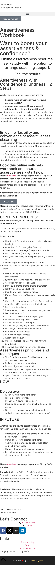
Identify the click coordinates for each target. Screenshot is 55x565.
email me (11, 175)
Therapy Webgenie (35, 560)
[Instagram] (16, 530)
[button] (27, 14)
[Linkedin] (22, 530)
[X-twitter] (9, 530)
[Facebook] (3, 530)
